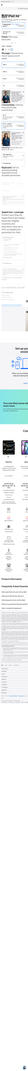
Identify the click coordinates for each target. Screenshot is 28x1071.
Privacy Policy (4, 702)
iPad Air (10, 665)
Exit (12, 1)
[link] (24, 1067)
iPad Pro (9, 462)
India (2, 698)
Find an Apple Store (13, 695)
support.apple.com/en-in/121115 (8, 646)
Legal (22, 702)
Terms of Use (11, 702)
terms (14, 621)
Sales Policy (17, 702)
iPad (6, 665)
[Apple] (2, 665)
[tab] (13, 43)
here (5, 629)
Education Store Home (5, 1)
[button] (23, 92)
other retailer (21, 695)
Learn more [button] (15, 24)
